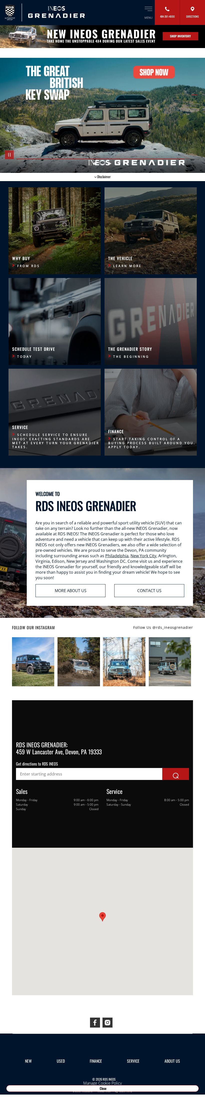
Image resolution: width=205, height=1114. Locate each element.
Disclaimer (104, 176)
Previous (95, 163)
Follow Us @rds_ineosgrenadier (163, 627)
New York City (143, 555)
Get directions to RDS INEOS (37, 764)
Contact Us (149, 590)
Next (110, 163)
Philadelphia (116, 555)
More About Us (70, 590)
